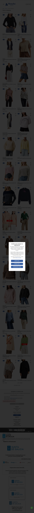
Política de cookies (18, 257)
